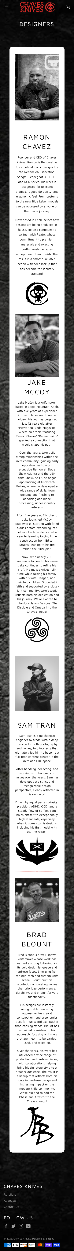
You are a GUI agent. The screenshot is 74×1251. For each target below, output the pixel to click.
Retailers (10, 1194)
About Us (10, 1200)
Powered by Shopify (43, 1238)
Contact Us (11, 1206)
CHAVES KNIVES (22, 1238)
